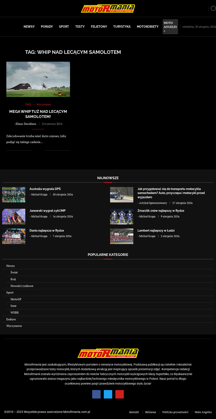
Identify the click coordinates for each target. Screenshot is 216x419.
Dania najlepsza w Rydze (47, 230)
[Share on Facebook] (37, 150)
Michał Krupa (39, 194)
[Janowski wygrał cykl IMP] (13, 216)
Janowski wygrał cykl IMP (48, 210)
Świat (14, 272)
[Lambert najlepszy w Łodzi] (121, 236)
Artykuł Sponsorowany (153, 203)
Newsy (29, 26)
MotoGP (16, 299)
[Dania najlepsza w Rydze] (13, 236)
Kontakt (134, 412)
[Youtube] (119, 394)
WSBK (15, 312)
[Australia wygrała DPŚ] (13, 194)
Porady (47, 26)
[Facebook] (96, 394)
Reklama (150, 412)
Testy (80, 26)
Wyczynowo (14, 326)
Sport (64, 26)
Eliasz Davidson (26, 124)
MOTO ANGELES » (170, 27)
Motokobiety (147, 26)
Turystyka (122, 26)
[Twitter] (108, 394)
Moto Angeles (203, 412)
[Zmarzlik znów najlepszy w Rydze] (121, 216)
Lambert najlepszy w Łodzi (156, 230)
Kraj (13, 279)
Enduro (11, 319)
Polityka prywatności (175, 412)
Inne (13, 306)
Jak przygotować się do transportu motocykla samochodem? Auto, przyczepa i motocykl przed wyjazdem (171, 193)
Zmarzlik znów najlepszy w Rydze (161, 210)
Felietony (99, 26)
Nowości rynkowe (22, 286)
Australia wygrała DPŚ (45, 189)
